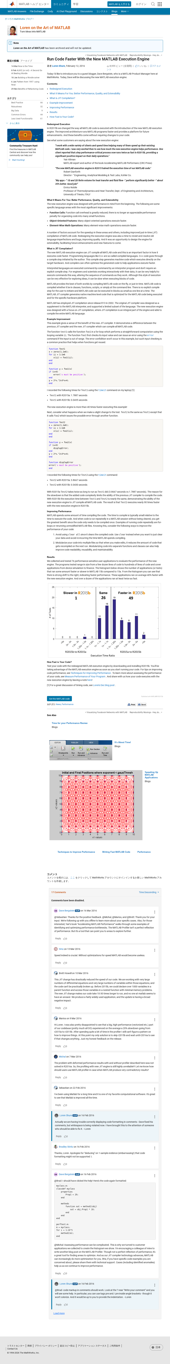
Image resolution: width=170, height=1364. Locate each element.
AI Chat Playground (67, 11)
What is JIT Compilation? (62, 98)
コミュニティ (61, 4)
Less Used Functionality (27, 118)
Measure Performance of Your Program (85, 676)
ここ (72, 877)
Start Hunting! (18, 160)
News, (58, 704)
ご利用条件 (114, 1345)
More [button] (123, 11)
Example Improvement (61, 102)
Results (53, 112)
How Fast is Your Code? (62, 116)
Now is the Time (25, 66)
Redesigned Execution (61, 88)
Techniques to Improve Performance (76, 852)
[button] (153, 4)
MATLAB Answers (16, 11)
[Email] (142, 704)
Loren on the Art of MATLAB (45, 27)
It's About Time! (123, 742)
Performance (67, 704)
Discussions (86, 11)
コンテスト (102, 11)
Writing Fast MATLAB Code (116, 852)
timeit (102, 390)
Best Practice (27, 102)
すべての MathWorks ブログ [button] (18, 19)
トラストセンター (15, 1345)
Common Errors (27, 114)
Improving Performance (62, 107)
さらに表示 (15, 123)
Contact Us (12, 1348)
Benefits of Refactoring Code (30, 89)
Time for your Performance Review (69, 723)
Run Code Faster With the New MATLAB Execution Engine (98, 59)
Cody (50, 11)
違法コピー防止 (67, 1345)
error (150, 335)
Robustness (27, 106)
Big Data (27, 110)
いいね (142, 66)
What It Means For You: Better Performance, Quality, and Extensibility (85, 93)
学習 (75, 4)
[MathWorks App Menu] (160, 4)
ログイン (142, 5)
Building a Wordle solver (29, 77)
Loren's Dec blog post (104, 685)
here (89, 680)
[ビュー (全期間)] (108, 66)
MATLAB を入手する (119, 4)
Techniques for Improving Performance (91, 673)
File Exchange (37, 11)
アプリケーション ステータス (92, 1345)
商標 (29, 1345)
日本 (158, 1347)
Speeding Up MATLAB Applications (151, 775)
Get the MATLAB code (59, 699)
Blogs (114, 11)
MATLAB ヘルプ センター (34, 4)
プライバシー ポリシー (46, 1345)
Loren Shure (58, 66)
